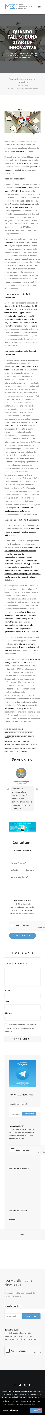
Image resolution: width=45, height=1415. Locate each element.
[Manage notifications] (39, 1409)
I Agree (35, 1410)
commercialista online (14, 729)
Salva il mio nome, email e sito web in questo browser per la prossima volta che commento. (20, 1028)
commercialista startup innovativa (18, 732)
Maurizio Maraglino (22, 57)
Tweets (12, 1220)
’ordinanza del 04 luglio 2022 (16, 752)
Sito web (8, 1013)
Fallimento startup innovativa (20, 55)
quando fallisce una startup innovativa (20, 748)
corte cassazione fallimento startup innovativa (19, 737)
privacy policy (17, 910)
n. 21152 (33, 745)
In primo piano (32, 53)
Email (7, 1002)
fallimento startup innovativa (17, 741)
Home (19, 86)
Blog (22, 1235)
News (24, 53)
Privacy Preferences (10, 1410)
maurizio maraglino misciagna (16, 745)
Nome (7, 990)
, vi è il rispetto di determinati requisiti (20, 242)
